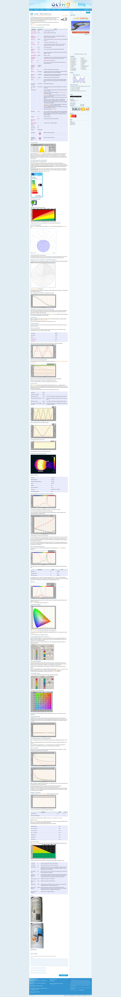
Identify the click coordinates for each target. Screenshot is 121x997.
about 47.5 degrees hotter (62, 92)
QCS (31, 674)
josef (72, 90)
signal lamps (32, 633)
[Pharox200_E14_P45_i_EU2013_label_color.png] (36, 197)
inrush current (34, 385)
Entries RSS (79, 995)
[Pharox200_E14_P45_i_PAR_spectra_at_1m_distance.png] (43, 564)
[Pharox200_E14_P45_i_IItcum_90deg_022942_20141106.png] (43, 449)
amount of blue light (35, 843)
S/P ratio (32, 79)
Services (42, 9)
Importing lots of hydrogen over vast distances (39, 980)
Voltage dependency (47, 104)
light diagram (34, 226)
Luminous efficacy (33, 55)
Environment (73, 62)
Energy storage (84, 61)
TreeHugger (82, 105)
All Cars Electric (72, 104)
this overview (34, 24)
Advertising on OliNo (73, 995)
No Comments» (65, 15)
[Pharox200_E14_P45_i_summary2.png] (43, 152)
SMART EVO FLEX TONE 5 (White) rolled (38, 983)
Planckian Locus (59, 669)
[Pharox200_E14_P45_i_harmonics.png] (43, 377)
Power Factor (33, 44)
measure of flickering (43, 793)
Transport (83, 68)
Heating (83, 63)
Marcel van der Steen (41, 15)
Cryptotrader (82, 104)
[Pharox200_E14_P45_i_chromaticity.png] (43, 629)
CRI (42, 638)
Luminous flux (33, 52)
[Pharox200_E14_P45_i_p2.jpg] (37, 948)
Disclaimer (59, 9)
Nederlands (86, 9)
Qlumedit (49, 226)
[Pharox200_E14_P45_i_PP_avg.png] (43, 287)
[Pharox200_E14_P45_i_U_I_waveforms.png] (43, 358)
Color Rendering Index (47, 60)
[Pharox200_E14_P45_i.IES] (39, 140)
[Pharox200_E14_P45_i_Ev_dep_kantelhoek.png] (43, 307)
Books (83, 57)
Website (31, 972)
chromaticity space (35, 630)
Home (31, 9)
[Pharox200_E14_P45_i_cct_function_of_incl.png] (43, 534)
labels (39, 161)
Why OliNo (36, 9)
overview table (40, 153)
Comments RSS (85, 995)
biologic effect (34, 821)
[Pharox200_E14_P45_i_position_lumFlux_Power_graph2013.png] (43, 221)
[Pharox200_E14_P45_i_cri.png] (42, 659)
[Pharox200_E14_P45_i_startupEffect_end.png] (43, 781)
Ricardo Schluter (74, 86)
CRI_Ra (32, 60)
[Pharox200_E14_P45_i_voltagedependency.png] (43, 737)
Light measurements (49, 15)
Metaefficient (72, 105)
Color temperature (33, 30)
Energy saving (73, 61)
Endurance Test (84, 60)
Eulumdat (65, 226)
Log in (90, 995)
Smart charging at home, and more (84, 86)
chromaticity (55, 671)
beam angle (52, 314)
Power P (32, 42)
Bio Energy (73, 57)
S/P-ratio (78, 87)
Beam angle (32, 39)
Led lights (73, 65)
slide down (73, 89)
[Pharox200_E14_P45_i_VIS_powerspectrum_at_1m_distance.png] (43, 508)
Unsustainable (84, 69)
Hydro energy (73, 64)
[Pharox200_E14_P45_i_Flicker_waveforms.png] (43, 808)
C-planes (55, 39)
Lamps (83, 64)
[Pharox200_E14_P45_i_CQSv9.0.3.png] (42, 688)
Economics (73, 60)
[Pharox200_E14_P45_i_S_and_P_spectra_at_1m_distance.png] (43, 598)
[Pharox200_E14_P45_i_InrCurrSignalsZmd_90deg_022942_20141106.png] (43, 438)
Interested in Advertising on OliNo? (81, 54)
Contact (53, 9)
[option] (80, 26)
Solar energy (73, 68)
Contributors (48, 9)
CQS (31, 62)
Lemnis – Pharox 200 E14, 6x (42, 14)
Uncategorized (73, 69)
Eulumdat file (32, 23)
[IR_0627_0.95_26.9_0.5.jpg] (43, 473)
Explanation (84, 62)
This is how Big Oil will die (35, 991)
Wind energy (73, 70)
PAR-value (32, 71)
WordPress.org (72, 124)
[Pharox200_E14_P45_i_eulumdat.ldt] (39, 135)
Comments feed (72, 123)
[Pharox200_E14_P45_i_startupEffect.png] (43, 766)
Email (31, 970)
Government (73, 63)
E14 (38, 69)
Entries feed (72, 122)
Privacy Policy (66, 995)
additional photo (54, 109)
